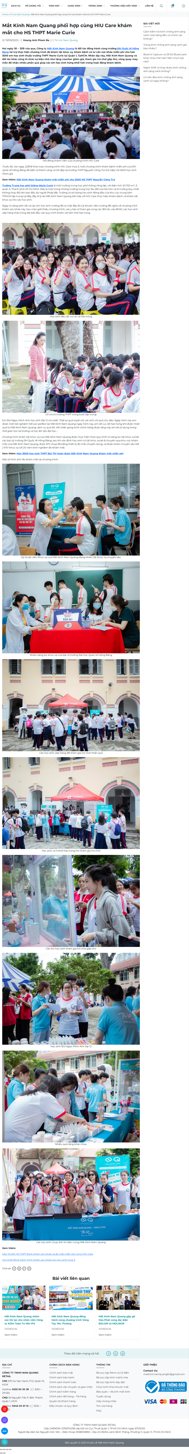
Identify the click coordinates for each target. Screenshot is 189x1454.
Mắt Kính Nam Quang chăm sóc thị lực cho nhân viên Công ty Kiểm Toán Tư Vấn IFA (24, 1320)
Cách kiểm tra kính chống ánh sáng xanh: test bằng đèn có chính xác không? (164, 35)
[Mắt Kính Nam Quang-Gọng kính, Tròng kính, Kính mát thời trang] (4, 5)
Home (5, 14)
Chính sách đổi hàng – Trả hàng (67, 1396)
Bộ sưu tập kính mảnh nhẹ (112, 1377)
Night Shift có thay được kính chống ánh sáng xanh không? (164, 69)
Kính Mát (54, 5)
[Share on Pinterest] (19, 1268)
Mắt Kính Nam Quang (60, 48)
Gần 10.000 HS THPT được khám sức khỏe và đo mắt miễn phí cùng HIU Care (47, 1254)
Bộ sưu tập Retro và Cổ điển (112, 1372)
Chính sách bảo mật (61, 1372)
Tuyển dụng (103, 1396)
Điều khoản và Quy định (63, 1406)
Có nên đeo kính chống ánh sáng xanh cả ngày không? (163, 79)
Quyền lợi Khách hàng (62, 1401)
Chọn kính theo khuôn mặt (112, 1387)
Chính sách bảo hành (61, 1377)
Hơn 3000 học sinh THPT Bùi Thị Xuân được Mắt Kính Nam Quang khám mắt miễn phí (70, 453)
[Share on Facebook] (14, 1268)
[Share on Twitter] (24, 1268)
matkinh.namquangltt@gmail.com (164, 1374)
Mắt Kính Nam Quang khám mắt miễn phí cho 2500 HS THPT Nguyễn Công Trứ (66, 179)
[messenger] (4, 1420)
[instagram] (115, 1353)
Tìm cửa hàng (104, 1406)
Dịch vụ (15, 5)
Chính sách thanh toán (62, 1382)
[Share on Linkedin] (29, 1268)
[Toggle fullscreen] (7, 1449)
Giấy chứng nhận (106, 1401)
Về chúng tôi (33, 5)
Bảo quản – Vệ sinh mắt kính (113, 1391)
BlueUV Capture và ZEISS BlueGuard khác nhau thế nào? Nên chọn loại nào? (164, 58)
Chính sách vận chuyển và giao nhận (71, 1387)
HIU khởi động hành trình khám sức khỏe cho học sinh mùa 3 (38, 1260)
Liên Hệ (149, 5)
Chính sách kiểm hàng (62, 1391)
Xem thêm (11, 1334)
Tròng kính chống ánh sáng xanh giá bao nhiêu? (165, 46)
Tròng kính (95, 5)
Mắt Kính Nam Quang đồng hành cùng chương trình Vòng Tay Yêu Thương (70, 1320)
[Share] (4, 1449)
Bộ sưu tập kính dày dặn (110, 1382)
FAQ (98, 1410)
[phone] (4, 1442)
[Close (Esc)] (1, 1449)
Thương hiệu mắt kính (123, 5)
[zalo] (4, 1431)
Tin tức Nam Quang (19, 14)
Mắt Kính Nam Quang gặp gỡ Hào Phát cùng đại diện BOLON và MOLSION (117, 1320)
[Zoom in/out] (10, 1449)
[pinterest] (122, 1353)
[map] (4, 1409)
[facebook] (108, 1353)
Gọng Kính (74, 5)
